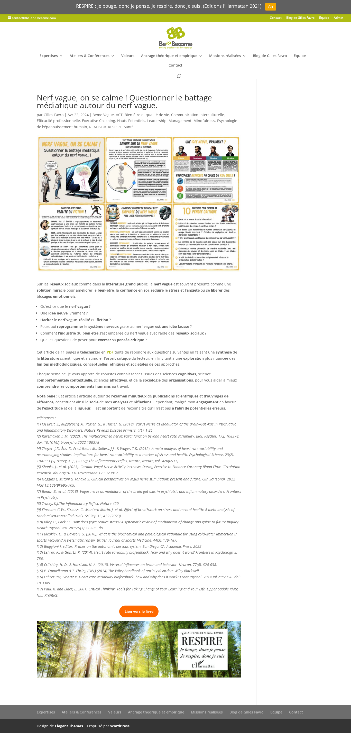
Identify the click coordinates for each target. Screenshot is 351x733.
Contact (276, 18)
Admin (338, 18)
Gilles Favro (53, 114)
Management (180, 120)
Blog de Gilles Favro (300, 18)
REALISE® (97, 126)
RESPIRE (115, 126)
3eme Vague (103, 114)
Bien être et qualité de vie (147, 114)
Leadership (157, 120)
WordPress (120, 725)
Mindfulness (204, 120)
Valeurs (127, 56)
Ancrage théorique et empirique (169, 56)
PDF (110, 352)
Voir (270, 6)
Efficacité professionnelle (58, 120)
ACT (119, 114)
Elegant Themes (69, 725)
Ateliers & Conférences (89, 56)
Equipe (324, 18)
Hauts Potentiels (131, 120)
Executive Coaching (98, 120)
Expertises (49, 56)
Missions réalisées (225, 56)
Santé (129, 126)
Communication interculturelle (197, 114)
